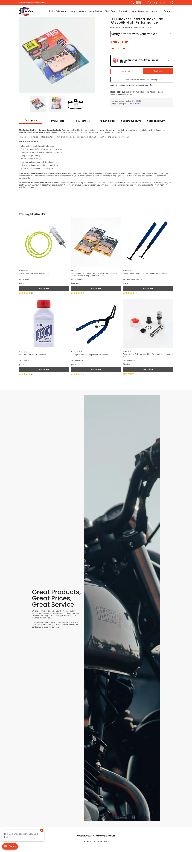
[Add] (124, 48)
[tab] (30, 121)
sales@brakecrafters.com (27, 2)
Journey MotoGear (77, 352)
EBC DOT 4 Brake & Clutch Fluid (32, 354)
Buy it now (158, 71)
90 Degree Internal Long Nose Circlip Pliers (89, 354)
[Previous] (21, 55)
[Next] (93, 55)
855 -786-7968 (147, 92)
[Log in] (171, 2)
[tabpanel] (96, 157)
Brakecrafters (23, 270)
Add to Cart (125, 72)
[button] (138, 2)
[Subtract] (113, 48)
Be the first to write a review (96, 841)
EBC (112, 27)
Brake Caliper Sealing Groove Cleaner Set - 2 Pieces (145, 273)
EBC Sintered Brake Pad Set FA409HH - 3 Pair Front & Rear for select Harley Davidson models (94, 274)
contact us (36, 627)
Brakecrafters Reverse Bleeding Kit (34, 273)
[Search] (132, 2)
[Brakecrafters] (26, 11)
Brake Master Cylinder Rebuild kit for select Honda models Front (148, 355)
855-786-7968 (42, 2)
